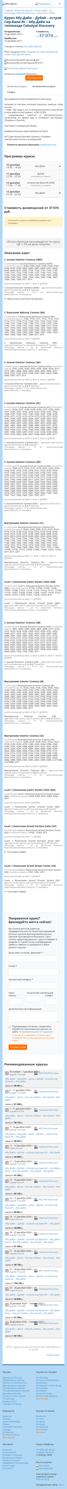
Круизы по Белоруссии (15, 1382)
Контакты (8, 1468)
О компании (9, 1452)
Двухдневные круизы (14, 1385)
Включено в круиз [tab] (17, 86)
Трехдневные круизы (14, 1388)
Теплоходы (8, 1398)
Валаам (6, 1418)
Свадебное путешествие (16, 1462)
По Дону (40, 1421)
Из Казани (41, 1382)
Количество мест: (36, 993)
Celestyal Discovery (48, 1091)
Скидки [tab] (11, 92)
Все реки (40, 1432)
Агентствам (9, 1465)
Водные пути (9, 1401)
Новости (7, 1449)
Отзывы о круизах (12, 1454)
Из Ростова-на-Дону (46, 1396)
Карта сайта (53, 1355)
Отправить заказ (18, 1047)
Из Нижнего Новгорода (49, 1385)
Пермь (6, 1424)
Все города (42, 1398)
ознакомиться (48, 144)
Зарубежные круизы (14, 1380)
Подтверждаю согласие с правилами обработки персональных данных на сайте (32, 1029)
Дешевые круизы (12, 1393)
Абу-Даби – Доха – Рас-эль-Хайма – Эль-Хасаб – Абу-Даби (32, 1098)
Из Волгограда (44, 1393)
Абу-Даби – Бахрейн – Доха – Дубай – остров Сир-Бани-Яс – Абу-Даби (31, 1080)
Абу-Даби (29, 46)
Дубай (38, 46)
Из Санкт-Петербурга (47, 1380)
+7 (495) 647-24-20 (45, 1449)
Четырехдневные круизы (16, 1390)
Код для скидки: (49, 994)
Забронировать (34, 77)
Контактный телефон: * (21, 979)
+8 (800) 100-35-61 (45, 1452)
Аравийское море (35, 51)
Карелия (7, 1416)
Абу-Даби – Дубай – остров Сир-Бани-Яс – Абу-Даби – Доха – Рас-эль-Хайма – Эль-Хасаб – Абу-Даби (33, 1169)
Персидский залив (20, 54)
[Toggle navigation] (59, 3)
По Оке (40, 1418)
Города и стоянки (12, 1403)
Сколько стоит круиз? (14, 1396)
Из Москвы (42, 1377)
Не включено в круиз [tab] (43, 86)
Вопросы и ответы (12, 1457)
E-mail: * (13, 966)
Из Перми (41, 1390)
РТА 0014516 (42, 1479)
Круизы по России (12, 1377)
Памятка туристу (11, 1460)
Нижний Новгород (13, 1426)
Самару (7, 1429)
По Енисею (42, 1429)
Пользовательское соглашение (35, 1031)
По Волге (41, 1416)
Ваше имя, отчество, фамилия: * (26, 952)
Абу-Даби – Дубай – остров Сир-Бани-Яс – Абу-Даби (32, 1152)
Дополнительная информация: (25, 1009)
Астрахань (8, 1432)
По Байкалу (42, 1426)
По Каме (40, 1424)
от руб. (47, 36)
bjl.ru (61, 1484)
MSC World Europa (48, 1073)
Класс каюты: (12, 994)
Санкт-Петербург (12, 1421)
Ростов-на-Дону (11, 1434)
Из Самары (42, 1388)
